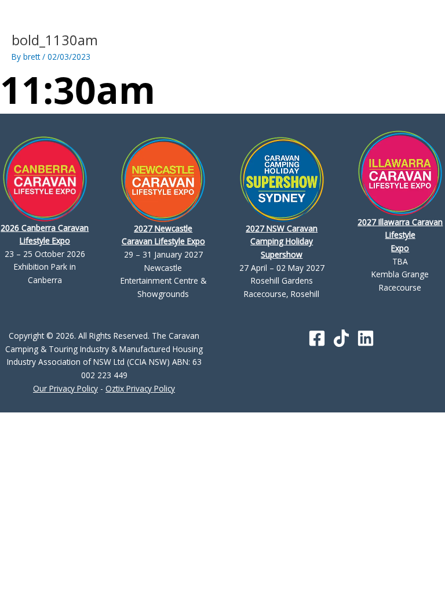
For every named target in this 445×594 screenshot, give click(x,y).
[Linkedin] (365, 338)
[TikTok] (341, 338)
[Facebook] (317, 338)
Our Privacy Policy (65, 388)
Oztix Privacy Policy (140, 388)
